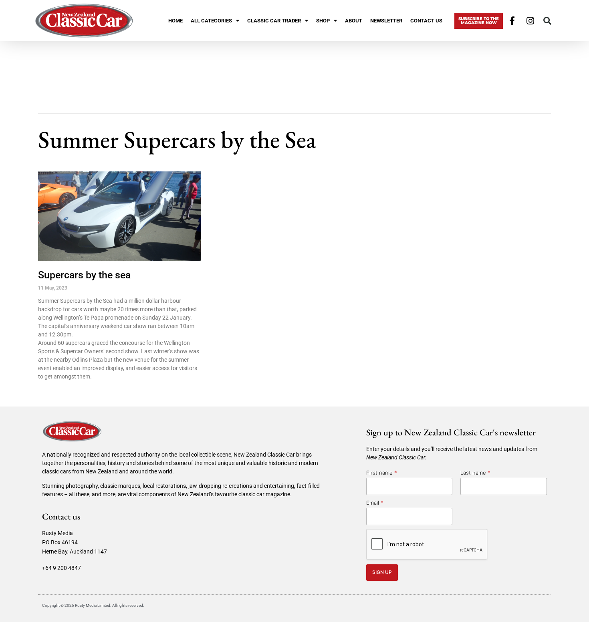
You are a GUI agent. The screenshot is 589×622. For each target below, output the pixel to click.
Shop (323, 21)
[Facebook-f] (512, 21)
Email (374, 502)
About (353, 21)
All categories (211, 21)
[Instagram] (530, 21)
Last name (475, 472)
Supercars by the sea (84, 275)
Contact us (426, 21)
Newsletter (386, 21)
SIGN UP (382, 572)
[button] (547, 21)
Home (175, 21)
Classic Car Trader (274, 21)
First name (381, 472)
